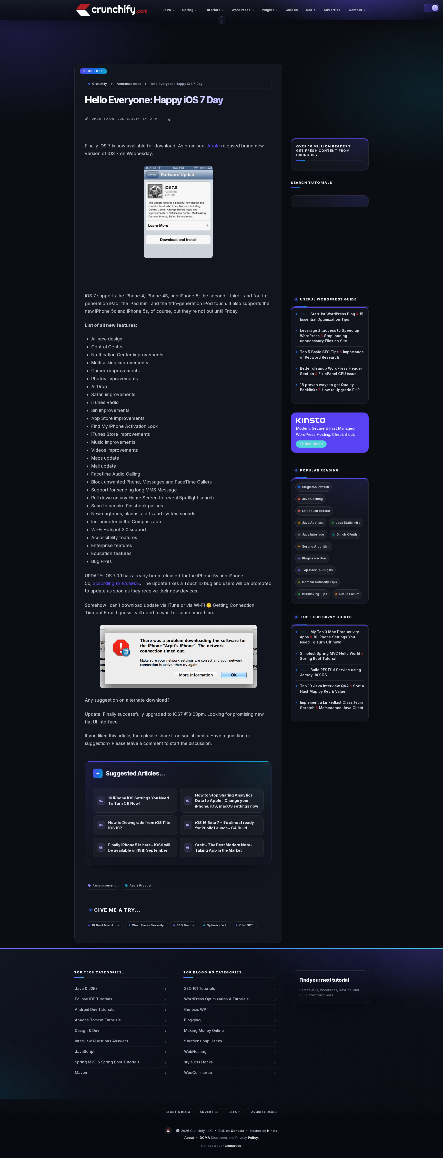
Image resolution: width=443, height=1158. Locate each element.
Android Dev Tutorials (94, 1009)
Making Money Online (204, 1030)
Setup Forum (349, 594)
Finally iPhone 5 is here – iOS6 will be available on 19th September (139, 847)
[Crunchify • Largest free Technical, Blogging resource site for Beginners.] (169, 1131)
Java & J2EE (86, 988)
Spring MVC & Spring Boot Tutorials (107, 1062)
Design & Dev (87, 1030)
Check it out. (343, 434)
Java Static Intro (348, 523)
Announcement (104, 885)
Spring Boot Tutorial (318, 658)
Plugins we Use (314, 558)
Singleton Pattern (315, 487)
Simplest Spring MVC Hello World (330, 653)
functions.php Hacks (203, 1041)
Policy (253, 1138)
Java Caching (312, 499)
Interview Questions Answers (101, 1041)
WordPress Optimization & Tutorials (216, 999)
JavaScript (85, 1051)
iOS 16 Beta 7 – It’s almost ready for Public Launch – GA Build (224, 825)
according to (116, 583)
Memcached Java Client (341, 708)
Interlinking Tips (314, 594)
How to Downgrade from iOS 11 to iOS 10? (139, 825)
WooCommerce (198, 1072)
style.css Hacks (198, 1062)
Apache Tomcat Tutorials (98, 1020)
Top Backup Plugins (317, 570)
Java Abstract (313, 523)
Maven (81, 1072)
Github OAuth (346, 534)
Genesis (237, 1131)
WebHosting (195, 1051)
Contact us (233, 1145)
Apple (213, 145)
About (189, 1138)
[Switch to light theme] (431, 8)
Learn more (311, 443)
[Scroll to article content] (221, 20)
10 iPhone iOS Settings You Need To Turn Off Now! (138, 800)
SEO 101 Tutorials (199, 988)
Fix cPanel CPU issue (337, 373)
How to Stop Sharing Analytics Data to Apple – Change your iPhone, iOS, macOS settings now (226, 800)
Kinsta (272, 1131)
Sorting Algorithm (315, 546)
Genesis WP (195, 1009)
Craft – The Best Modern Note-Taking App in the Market (223, 847)
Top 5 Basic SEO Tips (319, 352)
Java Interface (313, 534)
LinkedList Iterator (316, 511)
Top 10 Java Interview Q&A (324, 686)
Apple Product (140, 885)
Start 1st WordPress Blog (332, 314)
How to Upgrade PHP (341, 390)
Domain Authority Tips (319, 582)
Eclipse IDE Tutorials (93, 999)
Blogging (192, 1020)
